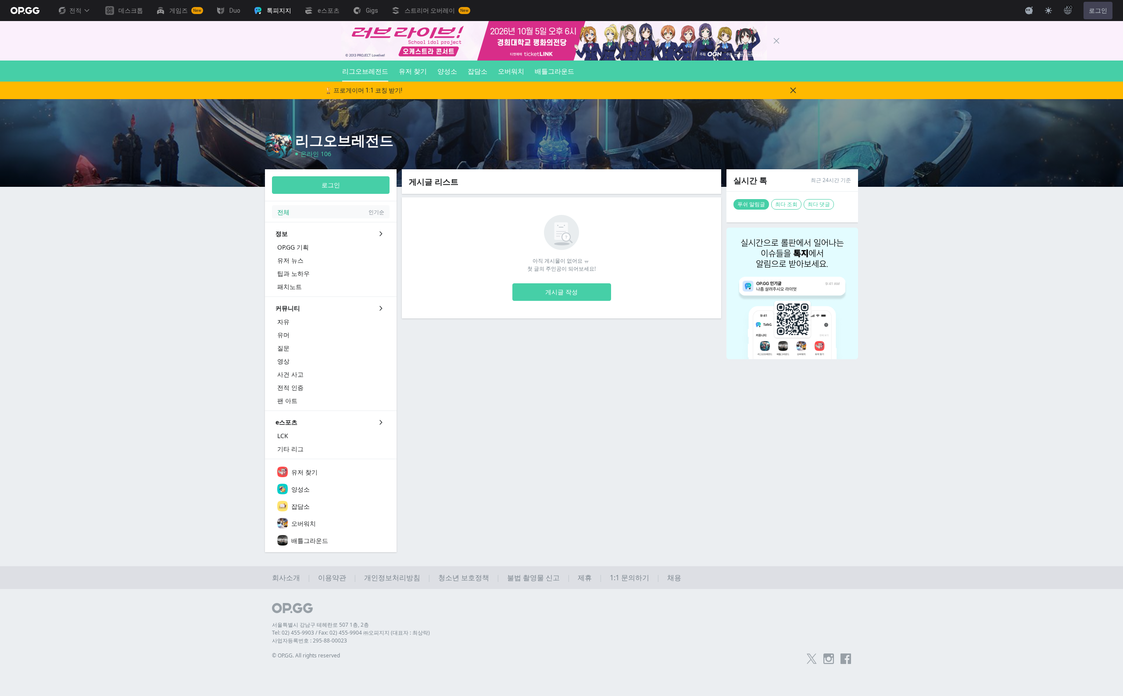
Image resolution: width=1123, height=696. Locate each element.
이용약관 (332, 577)
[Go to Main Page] (25, 10)
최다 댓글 (819, 204)
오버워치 (511, 71)
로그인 (1098, 10)
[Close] (776, 41)
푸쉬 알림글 (751, 204)
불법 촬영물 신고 (533, 577)
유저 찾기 (413, 71)
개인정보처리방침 (392, 577)
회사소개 (286, 577)
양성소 (447, 71)
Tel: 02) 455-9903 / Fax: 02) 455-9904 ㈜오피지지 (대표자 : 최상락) (351, 632)
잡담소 (477, 71)
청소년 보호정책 (463, 577)
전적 (75, 10)
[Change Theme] (1048, 10)
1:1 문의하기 (629, 577)
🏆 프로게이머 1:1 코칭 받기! (363, 90)
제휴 (585, 577)
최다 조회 (786, 204)
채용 (674, 577)
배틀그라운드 (554, 71)
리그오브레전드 (365, 71)
